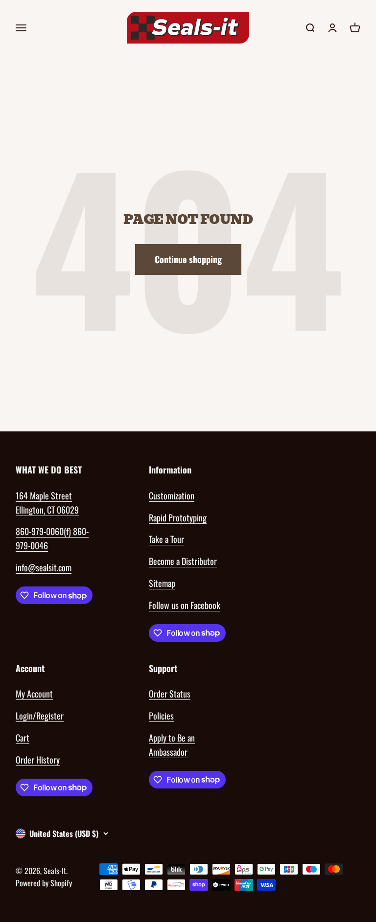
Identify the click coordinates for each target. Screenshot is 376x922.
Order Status (169, 693)
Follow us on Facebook (184, 605)
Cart (22, 737)
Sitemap (162, 583)
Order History (38, 759)
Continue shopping (188, 259)
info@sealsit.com (43, 567)
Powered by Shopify (44, 883)
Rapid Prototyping (178, 517)
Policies (161, 715)
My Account (34, 693)
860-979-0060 (40, 531)
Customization (171, 495)
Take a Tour (166, 539)
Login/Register (40, 715)
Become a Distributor (183, 561)
